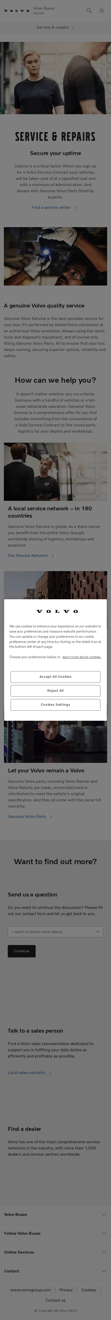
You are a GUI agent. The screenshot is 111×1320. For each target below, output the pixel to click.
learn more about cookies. (81, 657)
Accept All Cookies (55, 677)
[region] (55, 660)
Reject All (55, 691)
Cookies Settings (55, 705)
